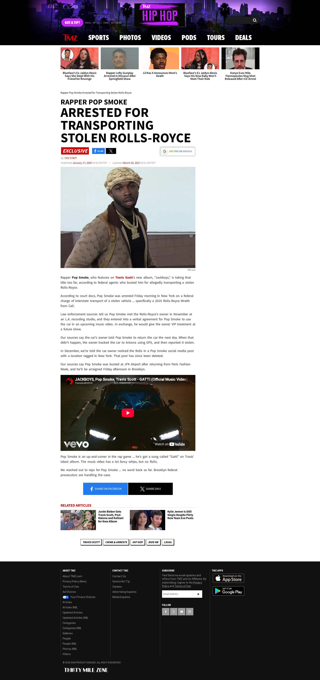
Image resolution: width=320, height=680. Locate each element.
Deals (243, 38)
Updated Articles (73, 612)
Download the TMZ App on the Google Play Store (228, 591)
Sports (98, 38)
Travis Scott (91, 542)
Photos (130, 38)
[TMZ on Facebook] (64, 7)
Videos (161, 38)
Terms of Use (71, 586)
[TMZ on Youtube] (75, 6)
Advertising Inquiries (124, 591)
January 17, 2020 (82, 162)
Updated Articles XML (75, 617)
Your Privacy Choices (82, 597)
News (70, 37)
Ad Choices (69, 591)
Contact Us (119, 576)
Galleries (68, 633)
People (67, 638)
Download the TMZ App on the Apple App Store (228, 578)
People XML (69, 643)
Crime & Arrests (116, 542)
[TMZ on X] (69, 7)
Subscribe (198, 594)
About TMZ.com (72, 576)
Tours (216, 38)
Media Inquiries (121, 597)
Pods (189, 38)
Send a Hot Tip (121, 581)
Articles (67, 602)
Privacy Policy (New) (74, 581)
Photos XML (70, 648)
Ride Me (153, 542)
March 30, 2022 (131, 162)
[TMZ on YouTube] (181, 611)
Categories (69, 622)
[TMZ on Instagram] (82, 7)
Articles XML (70, 607)
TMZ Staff (70, 158)
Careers (117, 586)
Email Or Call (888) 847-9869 (103, 23)
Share (108, 489)
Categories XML (72, 628)
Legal (168, 542)
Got (72, 22)
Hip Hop (137, 542)
